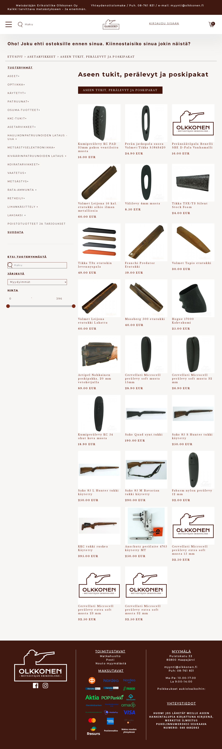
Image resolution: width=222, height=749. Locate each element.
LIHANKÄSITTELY (22, 206)
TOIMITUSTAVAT (110, 651)
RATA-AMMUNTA (21, 189)
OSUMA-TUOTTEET (23, 110)
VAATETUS (16, 173)
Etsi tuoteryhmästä (27, 256)
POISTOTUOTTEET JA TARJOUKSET (37, 223)
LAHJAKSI (16, 215)
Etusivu (15, 56)
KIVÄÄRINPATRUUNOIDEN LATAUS (36, 156)
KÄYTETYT (16, 93)
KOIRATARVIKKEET (23, 164)
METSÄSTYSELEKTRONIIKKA (30, 147)
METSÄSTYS (17, 181)
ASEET (13, 76)
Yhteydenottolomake (108, 5)
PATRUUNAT (17, 101)
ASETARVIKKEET (21, 127)
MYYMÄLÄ (181, 651)
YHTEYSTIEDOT (181, 703)
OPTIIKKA (15, 84)
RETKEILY (15, 198)
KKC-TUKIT (16, 118)
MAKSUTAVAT (111, 671)
